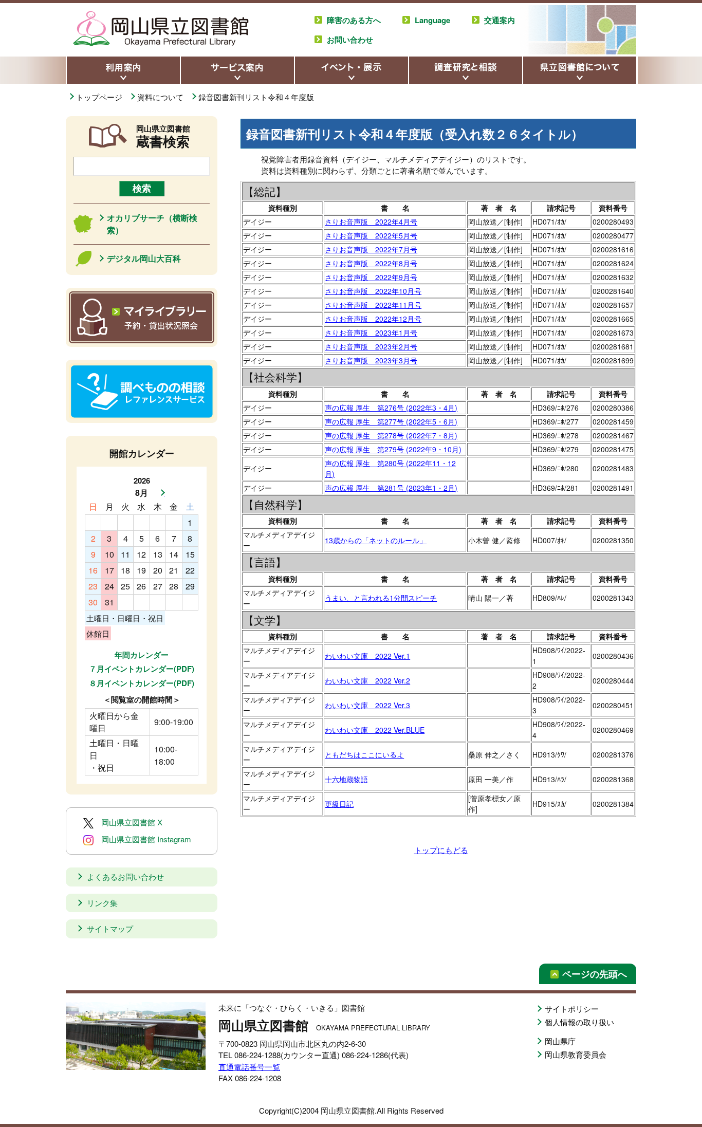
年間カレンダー (142, 654)
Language (432, 20)
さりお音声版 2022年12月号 (373, 318)
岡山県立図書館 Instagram (146, 839)
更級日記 (339, 804)
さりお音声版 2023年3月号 (371, 360)
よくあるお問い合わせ (125, 876)
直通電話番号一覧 (249, 1066)
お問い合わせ (350, 39)
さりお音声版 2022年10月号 (373, 291)
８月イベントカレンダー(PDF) (141, 683)
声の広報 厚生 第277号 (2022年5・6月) (391, 421)
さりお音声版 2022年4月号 (371, 221)
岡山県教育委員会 (575, 1054)
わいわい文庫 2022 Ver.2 (367, 680)
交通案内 (499, 20)
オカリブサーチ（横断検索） (152, 224)
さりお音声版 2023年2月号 (371, 346)
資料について (161, 96)
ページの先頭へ (594, 974)
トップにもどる (441, 849)
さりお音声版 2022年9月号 (371, 277)
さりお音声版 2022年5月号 (371, 235)
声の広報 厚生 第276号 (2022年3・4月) (391, 407)
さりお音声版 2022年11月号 (373, 305)
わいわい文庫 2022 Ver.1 (367, 656)
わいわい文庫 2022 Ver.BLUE (374, 730)
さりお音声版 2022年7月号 (371, 249)
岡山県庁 (560, 1041)
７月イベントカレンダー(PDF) (141, 668)
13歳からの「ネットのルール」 (376, 540)
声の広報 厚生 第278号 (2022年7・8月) (391, 435)
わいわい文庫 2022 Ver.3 (367, 705)
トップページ (100, 96)
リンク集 (102, 902)
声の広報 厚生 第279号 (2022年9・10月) (393, 449)
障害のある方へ (354, 20)
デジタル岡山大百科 (144, 258)
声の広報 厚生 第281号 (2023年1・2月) (391, 488)
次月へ (160, 493)
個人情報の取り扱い (579, 1022)
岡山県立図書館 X (131, 822)
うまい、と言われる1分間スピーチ (381, 598)
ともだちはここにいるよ (364, 754)
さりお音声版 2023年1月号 (371, 332)
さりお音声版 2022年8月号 (371, 263)
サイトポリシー (572, 1008)
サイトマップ (110, 928)
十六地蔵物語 (346, 779)
